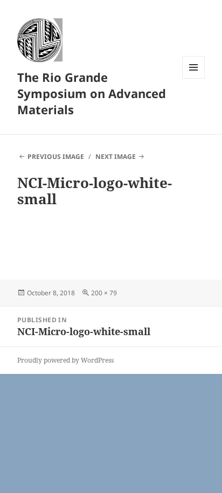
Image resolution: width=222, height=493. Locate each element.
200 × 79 (104, 292)
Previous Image (55, 156)
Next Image (115, 156)
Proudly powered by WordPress (65, 360)
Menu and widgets (194, 78)
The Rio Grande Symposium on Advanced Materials (91, 93)
